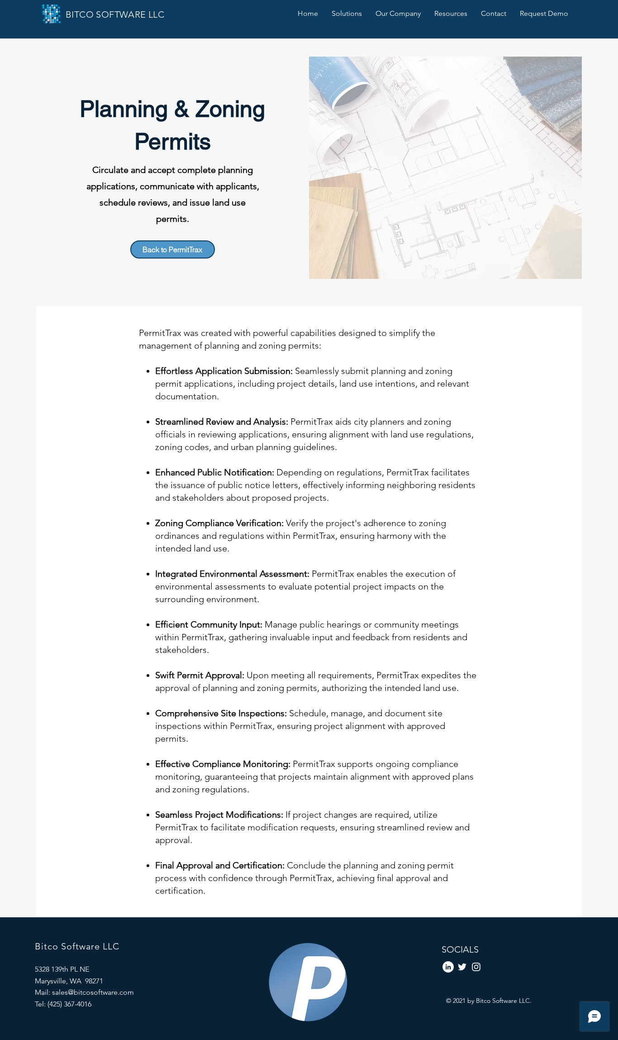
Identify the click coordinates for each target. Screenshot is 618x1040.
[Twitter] (462, 967)
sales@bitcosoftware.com (93, 992)
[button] (347, 13)
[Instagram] (476, 967)
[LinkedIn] (448, 967)
